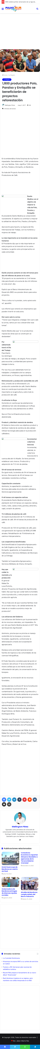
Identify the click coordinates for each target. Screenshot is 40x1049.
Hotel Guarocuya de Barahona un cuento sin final (10, 869)
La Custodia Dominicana (11, 958)
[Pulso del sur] (13, 8)
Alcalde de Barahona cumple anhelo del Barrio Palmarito (29, 894)
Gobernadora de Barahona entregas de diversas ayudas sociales (9, 892)
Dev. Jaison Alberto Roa (21, 1041)
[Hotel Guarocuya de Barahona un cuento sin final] (10, 858)
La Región (12, 75)
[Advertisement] (20, 22)
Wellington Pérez (10, 105)
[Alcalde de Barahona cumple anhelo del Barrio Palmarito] (29, 883)
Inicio (5, 75)
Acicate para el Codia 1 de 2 (14, 2)
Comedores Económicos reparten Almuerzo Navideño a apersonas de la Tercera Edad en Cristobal (29, 858)
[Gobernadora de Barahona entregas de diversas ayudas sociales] (10, 882)
